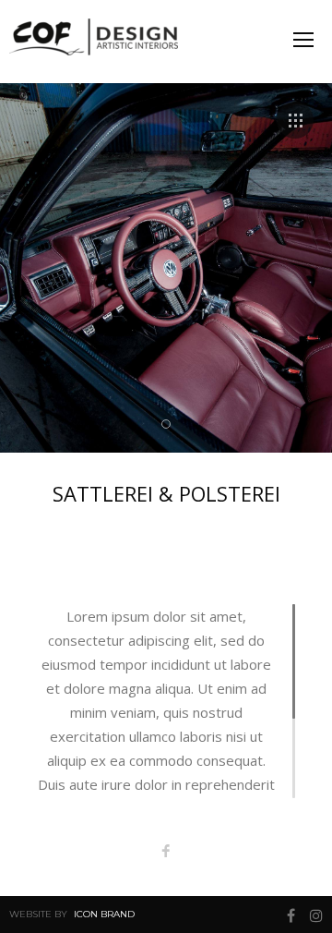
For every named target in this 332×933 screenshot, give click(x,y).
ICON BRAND (104, 914)
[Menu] (303, 39)
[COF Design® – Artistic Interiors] (101, 41)
